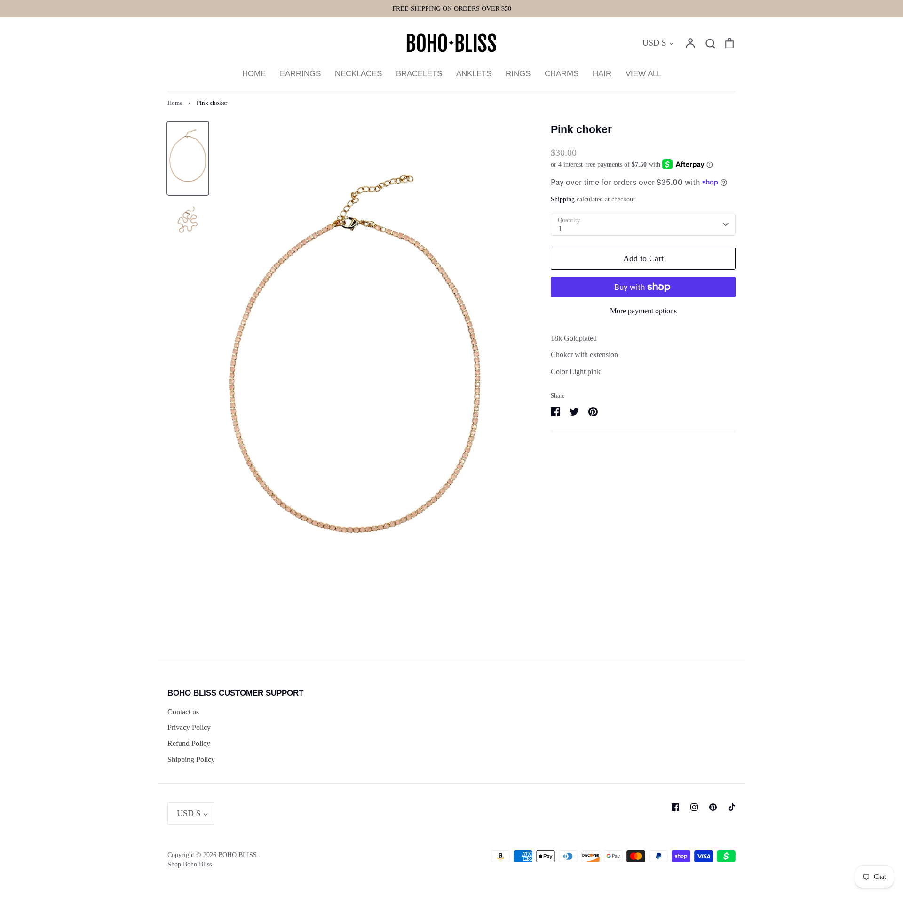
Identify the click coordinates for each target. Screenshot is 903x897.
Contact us (183, 712)
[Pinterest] (713, 807)
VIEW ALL (643, 73)
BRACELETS (419, 73)
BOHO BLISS (237, 854)
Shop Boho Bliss (189, 864)
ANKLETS (473, 73)
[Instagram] (694, 807)
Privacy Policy (189, 727)
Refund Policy (188, 743)
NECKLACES (358, 73)
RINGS (518, 73)
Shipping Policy (191, 759)
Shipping (563, 199)
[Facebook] (675, 807)
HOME (254, 73)
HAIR (602, 73)
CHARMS (561, 73)
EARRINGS (300, 73)
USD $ (654, 43)
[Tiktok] (731, 807)
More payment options (643, 311)
